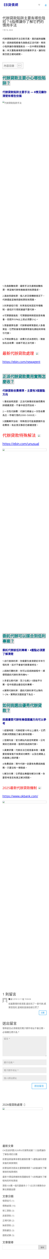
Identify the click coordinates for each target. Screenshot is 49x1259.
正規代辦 (6, 1220)
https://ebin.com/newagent (21, 362)
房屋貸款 (6, 1215)
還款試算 (6, 1235)
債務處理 (6, 1205)
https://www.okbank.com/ (20, 796)
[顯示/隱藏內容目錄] (18, 65)
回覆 (42, 1012)
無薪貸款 (6, 1225)
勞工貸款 (6, 1210)
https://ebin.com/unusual (20, 444)
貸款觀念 (6, 1230)
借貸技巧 (6, 1200)
